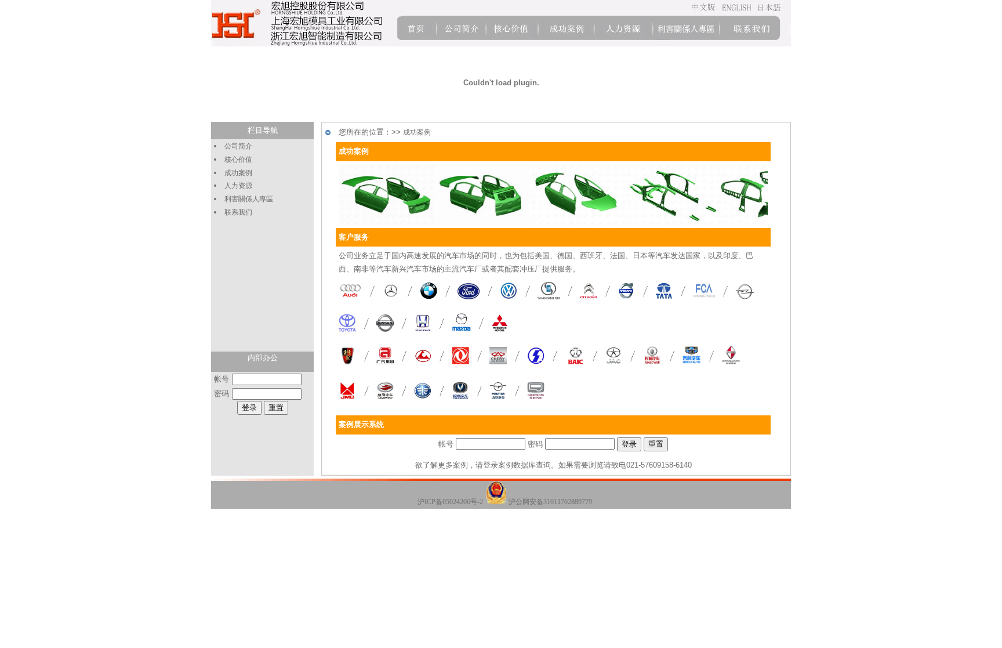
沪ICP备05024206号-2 (450, 502)
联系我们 (238, 212)
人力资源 (238, 186)
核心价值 (238, 159)
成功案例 (238, 173)
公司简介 (238, 146)
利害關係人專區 (248, 199)
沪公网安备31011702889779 (550, 502)
